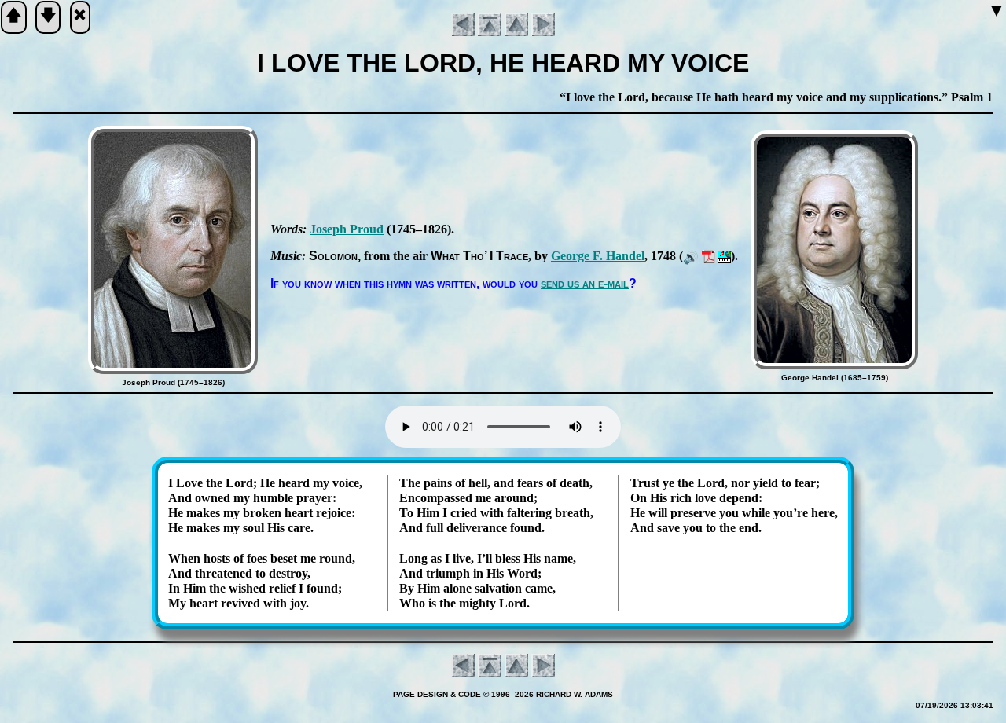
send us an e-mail (585, 283)
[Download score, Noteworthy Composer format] (724, 255)
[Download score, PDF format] (708, 255)
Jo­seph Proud (347, 229)
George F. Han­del (597, 255)
